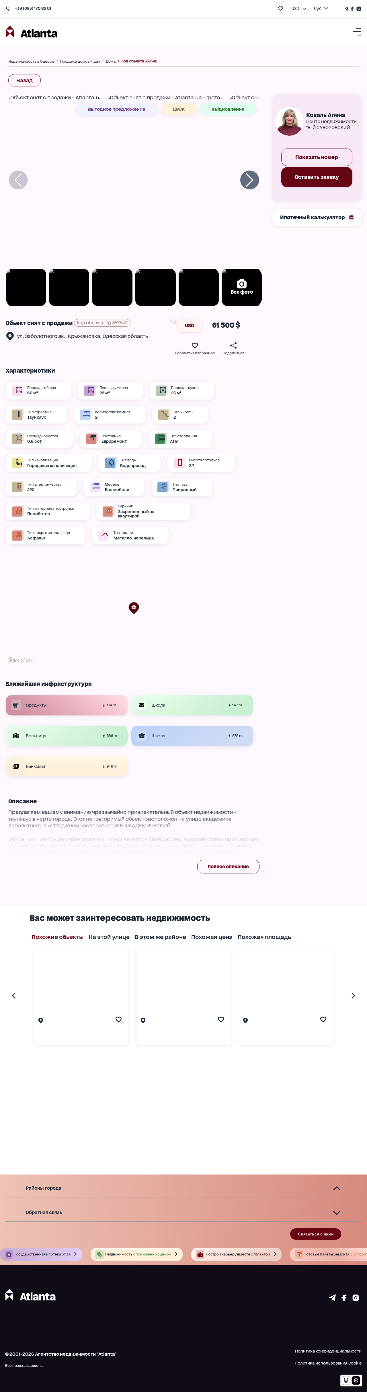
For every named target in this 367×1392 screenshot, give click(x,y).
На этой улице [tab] (109, 937)
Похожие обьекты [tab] (58, 937)
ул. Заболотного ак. (41, 336)
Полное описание (228, 866)
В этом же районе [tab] (160, 937)
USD (189, 325)
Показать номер (316, 157)
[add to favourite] (281, 8)
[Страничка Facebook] (352, 8)
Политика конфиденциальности (328, 1351)
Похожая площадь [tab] (264, 937)
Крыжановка (84, 336)
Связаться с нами (316, 1234)
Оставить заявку (317, 177)
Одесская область (125, 336)
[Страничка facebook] (344, 1299)
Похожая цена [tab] (212, 937)
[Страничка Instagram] (358, 8)
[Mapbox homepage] (20, 660)
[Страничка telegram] (332, 1299)
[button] (134, 608)
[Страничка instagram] (355, 1299)
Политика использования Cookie (328, 1363)
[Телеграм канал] (347, 9)
